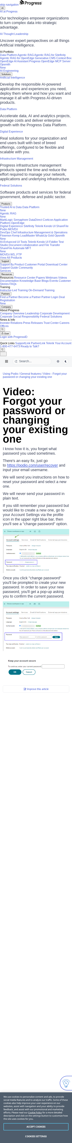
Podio (3, 229)
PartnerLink (38, 343)
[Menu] (6, 361)
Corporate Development (55, 313)
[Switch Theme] (66, 361)
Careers (64, 322)
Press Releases (33, 322)
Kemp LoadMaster (23, 235)
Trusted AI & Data (11, 207)
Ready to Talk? (30, 346)
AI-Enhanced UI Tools (13, 241)
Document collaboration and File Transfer (34, 245)
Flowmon (6, 235)
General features (30, 373)
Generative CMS (45, 58)
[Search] (2, 329)
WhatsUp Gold (45, 235)
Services (5, 270)
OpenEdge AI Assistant (14, 61)
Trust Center (51, 322)
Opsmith (5, 66)
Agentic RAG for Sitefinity (50, 54)
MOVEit (13, 229)
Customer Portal (35, 264)
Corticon (48, 219)
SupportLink (22, 343)
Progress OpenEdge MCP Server (49, 61)
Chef (14, 232)
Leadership (32, 313)
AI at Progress (8, 11)
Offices (4, 326)
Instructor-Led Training (14, 290)
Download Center (56, 264)
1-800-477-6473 (10, 346)
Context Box (63, 58)
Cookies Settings (36, 1136)
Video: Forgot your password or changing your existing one (35, 415)
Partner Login (49, 297)
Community (26, 267)
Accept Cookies (36, 1126)
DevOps (5, 232)
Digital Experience (11, 131)
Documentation (9, 280)
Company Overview (12, 313)
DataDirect (35, 219)
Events (53, 280)
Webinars (51, 277)
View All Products (11, 257)
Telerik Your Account (58, 343)
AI (2, 8)
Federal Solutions (11, 185)
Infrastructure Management (16, 158)
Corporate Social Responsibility (19, 316)
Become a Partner (29, 297)
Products (5, 204)
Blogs (45, 280)
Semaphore (21, 219)
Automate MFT (15, 250)
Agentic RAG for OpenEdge (17, 58)
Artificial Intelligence (12, 77)
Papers (40, 277)
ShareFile (62, 226)
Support (5, 261)
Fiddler (53, 241)
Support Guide (9, 267)
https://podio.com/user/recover (32, 465)
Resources (6, 274)
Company (6, 307)
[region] (36, 1117)
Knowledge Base (30, 280)
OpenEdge (17, 222)
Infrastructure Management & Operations (42, 232)
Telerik (39, 226)
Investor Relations (11, 322)
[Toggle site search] (2, 350)
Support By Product (12, 264)
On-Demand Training (41, 290)
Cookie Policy (35, 1112)
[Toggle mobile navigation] (3, 354)
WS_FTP (16, 254)
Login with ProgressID (13, 336)
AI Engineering (9, 70)
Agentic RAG (25, 54)
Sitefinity (29, 226)
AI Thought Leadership (14, 33)
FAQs (12, 283)
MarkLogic (6, 219)
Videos (62, 277)
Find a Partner (9, 297)
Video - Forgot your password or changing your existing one (35, 375)
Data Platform (8, 54)
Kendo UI (50, 226)
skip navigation (9, 4)
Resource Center (24, 277)
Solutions (6, 74)
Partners (5, 293)
